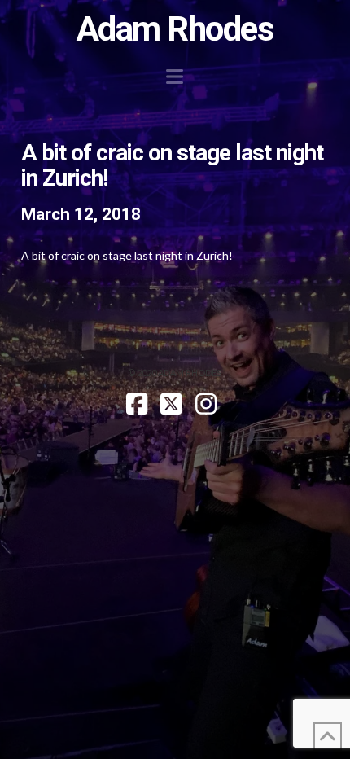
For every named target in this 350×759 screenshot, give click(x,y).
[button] (174, 76)
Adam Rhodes (175, 29)
